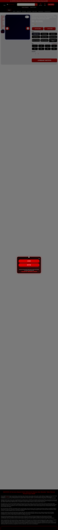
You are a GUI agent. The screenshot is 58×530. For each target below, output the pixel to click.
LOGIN (29, 261)
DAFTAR (29, 265)
